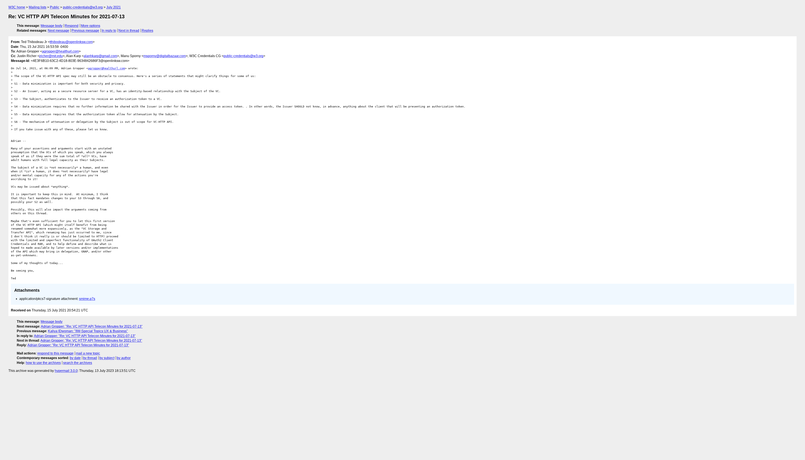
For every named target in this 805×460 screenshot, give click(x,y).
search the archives (77, 363)
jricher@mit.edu (51, 56)
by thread (90, 358)
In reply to (109, 30)
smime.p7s (87, 299)
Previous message (85, 30)
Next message (58, 30)
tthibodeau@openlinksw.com (71, 42)
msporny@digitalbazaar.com (164, 56)
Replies (147, 30)
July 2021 (113, 7)
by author (124, 358)
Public (54, 7)
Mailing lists (37, 7)
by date (75, 358)
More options (90, 25)
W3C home (16, 7)
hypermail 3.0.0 (66, 370)
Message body (51, 25)
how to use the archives (43, 363)
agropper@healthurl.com (60, 51)
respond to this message (55, 353)
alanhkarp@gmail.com (100, 56)
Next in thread (128, 30)
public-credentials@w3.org (83, 7)
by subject (106, 358)
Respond (71, 25)
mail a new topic (88, 353)
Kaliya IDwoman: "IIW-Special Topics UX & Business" (88, 331)
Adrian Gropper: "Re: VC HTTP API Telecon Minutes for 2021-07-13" (92, 326)
